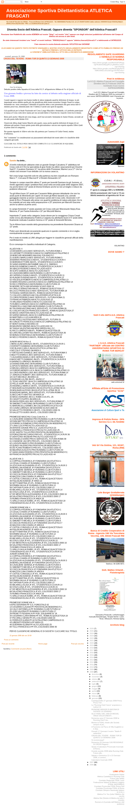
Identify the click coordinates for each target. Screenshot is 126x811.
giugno (95, 686)
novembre (96, 677)
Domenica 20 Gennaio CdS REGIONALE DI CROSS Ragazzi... (107, 743)
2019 (92, 645)
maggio (95, 689)
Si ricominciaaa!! (97, 740)
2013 (92, 660)
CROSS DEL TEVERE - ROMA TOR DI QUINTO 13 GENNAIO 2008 (34, 59)
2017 (92, 650)
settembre (96, 681)
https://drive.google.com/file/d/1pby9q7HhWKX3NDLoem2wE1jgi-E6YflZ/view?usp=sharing (108, 70)
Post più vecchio (77, 644)
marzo (94, 693)
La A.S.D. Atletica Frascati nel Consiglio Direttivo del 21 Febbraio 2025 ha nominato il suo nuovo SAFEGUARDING (106, 84)
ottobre (95, 679)
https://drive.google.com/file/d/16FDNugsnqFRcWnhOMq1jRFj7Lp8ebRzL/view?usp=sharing (108, 65)
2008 (92, 672)
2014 (92, 657)
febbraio (95, 696)
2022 (92, 638)
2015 (92, 655)
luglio (94, 684)
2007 (92, 762)
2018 (92, 648)
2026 (92, 628)
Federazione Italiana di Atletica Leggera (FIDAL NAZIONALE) (108, 783)
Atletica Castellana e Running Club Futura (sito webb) (110, 777)
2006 (92, 765)
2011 (92, 665)
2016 (92, 653)
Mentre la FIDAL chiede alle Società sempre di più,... (105, 724)
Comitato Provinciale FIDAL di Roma (110, 788)
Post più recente (8, 644)
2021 (92, 641)
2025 (92, 631)
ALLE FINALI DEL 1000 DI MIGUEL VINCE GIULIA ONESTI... (105, 715)
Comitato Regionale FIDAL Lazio (111, 780)
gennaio (95, 698)
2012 (92, 662)
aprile (94, 691)
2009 (92, 669)
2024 (92, 633)
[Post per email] (29, 147)
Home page (42, 644)
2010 (92, 667)
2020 (92, 643)
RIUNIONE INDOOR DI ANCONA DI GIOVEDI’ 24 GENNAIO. (105, 710)
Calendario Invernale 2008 (101, 760)
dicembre (96, 674)
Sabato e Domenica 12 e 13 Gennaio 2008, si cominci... (105, 756)
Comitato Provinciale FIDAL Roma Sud (109, 786)
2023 (92, 636)
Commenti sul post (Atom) (21, 649)
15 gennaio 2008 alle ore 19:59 (20, 635)
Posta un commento (11, 640)
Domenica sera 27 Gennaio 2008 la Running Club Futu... (105, 719)
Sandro (13, 161)
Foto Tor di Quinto (16, 87)
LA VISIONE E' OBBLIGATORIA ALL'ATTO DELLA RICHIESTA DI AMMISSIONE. (62, 52)
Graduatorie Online (116, 775)
